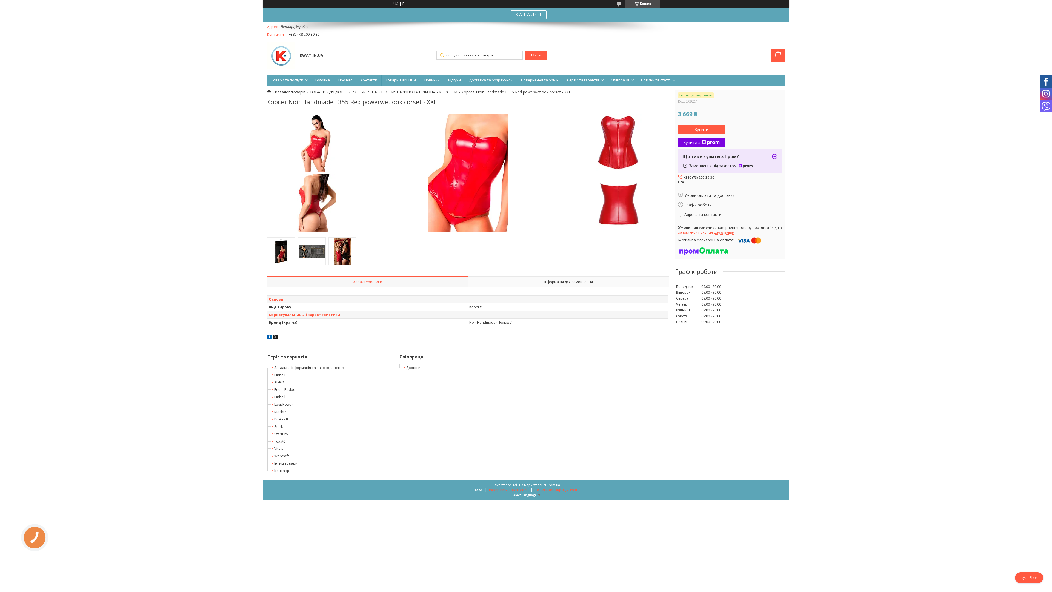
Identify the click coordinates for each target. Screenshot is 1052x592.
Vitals (278, 448)
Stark (278, 426)
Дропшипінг (416, 367)
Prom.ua (553, 485)
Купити (701, 129)
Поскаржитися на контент (509, 490)
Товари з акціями (401, 80)
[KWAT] (281, 56)
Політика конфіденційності (555, 490)
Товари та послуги (287, 80)
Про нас (345, 80)
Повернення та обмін (540, 80)
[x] (275, 337)
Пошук (536, 55)
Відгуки (454, 80)
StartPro (281, 433)
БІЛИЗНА (369, 92)
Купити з (692, 142)
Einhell (279, 374)
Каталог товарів (290, 92)
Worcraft (281, 455)
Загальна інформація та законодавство (309, 367)
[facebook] (269, 337)
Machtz (280, 411)
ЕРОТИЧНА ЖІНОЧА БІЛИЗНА (408, 92)
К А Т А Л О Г (528, 15)
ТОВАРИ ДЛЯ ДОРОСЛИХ (333, 92)
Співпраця (620, 80)
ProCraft (281, 419)
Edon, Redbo (284, 389)
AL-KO (279, 382)
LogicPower (283, 404)
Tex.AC (279, 441)
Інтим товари (286, 463)
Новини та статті (656, 80)
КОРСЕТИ (448, 92)
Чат (1033, 578)
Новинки (432, 80)
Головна (322, 80)
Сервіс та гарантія (583, 80)
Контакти (369, 80)
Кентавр (281, 470)
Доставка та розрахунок (491, 80)
